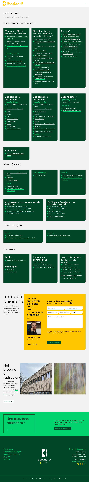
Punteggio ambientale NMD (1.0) (44, 53)
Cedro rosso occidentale (13, 129)
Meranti (37, 114)
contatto (5, 394)
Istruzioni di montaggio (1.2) (42, 55)
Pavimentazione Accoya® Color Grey (73, 175)
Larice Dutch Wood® (12, 119)
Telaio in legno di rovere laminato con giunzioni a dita (21, 238)
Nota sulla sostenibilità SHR (42, 69)
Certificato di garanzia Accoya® (71, 44)
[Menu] (85, 3)
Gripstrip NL (10, 177)
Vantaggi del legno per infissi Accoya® (59, 235)
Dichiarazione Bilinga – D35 (57, 214)
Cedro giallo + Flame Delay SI (43, 136)
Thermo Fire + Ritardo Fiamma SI (44, 131)
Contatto (7, 459)
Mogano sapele (11, 126)
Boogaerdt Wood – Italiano (70, 267)
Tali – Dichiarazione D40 (56, 211)
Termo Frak (38, 126)
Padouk (9, 124)
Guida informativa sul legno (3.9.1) (72, 34)
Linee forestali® (67, 102)
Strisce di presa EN (12, 180)
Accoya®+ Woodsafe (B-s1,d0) (15, 109)
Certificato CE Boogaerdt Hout (57, 206)
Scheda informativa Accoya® (71, 36)
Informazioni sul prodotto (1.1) (43, 39)
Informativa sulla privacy (70, 278)
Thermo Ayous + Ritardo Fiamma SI (45, 124)
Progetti (6, 457)
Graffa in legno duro (40, 175)
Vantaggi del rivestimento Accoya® (16, 65)
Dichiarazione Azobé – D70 (57, 209)
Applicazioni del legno (12, 451)
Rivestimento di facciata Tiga (15, 61)
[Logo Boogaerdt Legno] (13, 3)
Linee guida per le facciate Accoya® (17, 63)
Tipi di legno (8, 449)
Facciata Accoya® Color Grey (71, 49)
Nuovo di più (63, 478)
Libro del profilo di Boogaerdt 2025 (16, 260)
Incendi (37, 134)
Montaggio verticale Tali (69, 108)
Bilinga (8, 111)
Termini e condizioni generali (30, 478)
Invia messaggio (54, 342)
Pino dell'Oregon (11, 121)
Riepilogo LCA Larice (40, 50)
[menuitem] (85, 3)
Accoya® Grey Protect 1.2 (70, 56)
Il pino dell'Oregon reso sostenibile (44, 116)
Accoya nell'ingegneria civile (70, 46)
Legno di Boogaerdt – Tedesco (71, 269)
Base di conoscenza (11, 454)
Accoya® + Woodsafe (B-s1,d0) (43, 109)
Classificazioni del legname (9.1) (71, 39)
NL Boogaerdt (75, 102)
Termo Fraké (10, 269)
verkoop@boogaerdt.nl (79, 461)
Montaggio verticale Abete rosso (72, 110)
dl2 (12, 38)
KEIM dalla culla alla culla (42, 67)
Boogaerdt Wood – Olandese (71, 264)
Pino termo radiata (12, 272)
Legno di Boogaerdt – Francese (71, 272)
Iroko (8, 116)
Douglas (9, 114)
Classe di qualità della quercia (15, 235)
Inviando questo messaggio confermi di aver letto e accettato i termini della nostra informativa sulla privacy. (65, 332)
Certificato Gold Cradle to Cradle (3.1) (73, 41)
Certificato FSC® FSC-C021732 (43, 265)
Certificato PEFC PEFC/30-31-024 (44, 267)
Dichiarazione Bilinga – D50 (57, 216)
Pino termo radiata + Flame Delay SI (45, 129)
